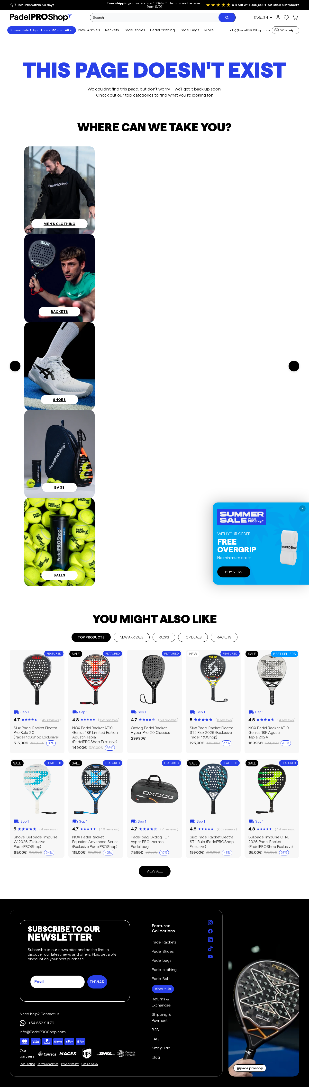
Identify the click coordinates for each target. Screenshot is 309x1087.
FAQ (155, 1039)
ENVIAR (97, 982)
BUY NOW (234, 572)
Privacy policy (70, 1063)
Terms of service (47, 1063)
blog (156, 1057)
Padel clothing (164, 970)
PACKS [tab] (164, 637)
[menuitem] (208, 30)
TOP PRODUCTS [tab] (91, 637)
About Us (163, 989)
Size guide (161, 1048)
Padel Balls (161, 979)
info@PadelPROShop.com (249, 30)
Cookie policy (90, 1063)
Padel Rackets (164, 942)
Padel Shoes (163, 951)
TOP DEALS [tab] (193, 637)
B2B (155, 1030)
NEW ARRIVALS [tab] (132, 637)
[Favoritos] (286, 17)
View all (154, 871)
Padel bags (162, 960)
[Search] (227, 17)
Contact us (50, 1014)
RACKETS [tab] (224, 637)
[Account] (278, 17)
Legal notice (27, 1063)
